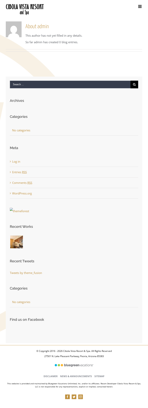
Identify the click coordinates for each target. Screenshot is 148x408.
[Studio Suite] (16, 242)
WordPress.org (22, 193)
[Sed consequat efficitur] (33, 239)
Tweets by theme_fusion (26, 273)
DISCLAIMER (51, 376)
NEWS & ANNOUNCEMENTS (76, 376)
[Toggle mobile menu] (140, 6)
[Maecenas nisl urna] (32, 239)
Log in (16, 161)
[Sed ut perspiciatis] (25, 239)
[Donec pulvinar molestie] (29, 239)
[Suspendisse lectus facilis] (28, 239)
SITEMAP (99, 376)
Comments (22, 183)
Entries (19, 172)
